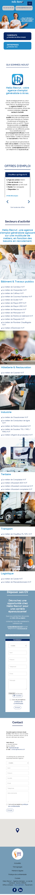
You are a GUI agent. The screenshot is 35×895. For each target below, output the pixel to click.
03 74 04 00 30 (8, 7)
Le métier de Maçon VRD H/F (14, 306)
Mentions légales (17, 871)
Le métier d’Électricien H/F (13, 328)
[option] (17, 184)
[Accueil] (18, 2)
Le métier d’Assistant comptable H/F (17, 489)
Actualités (17, 863)
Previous (6, 201)
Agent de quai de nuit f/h (17, 175)
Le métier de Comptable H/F (14, 480)
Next (28, 201)
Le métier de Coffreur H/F (13, 293)
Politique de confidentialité (17, 874)
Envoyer (17, 707)
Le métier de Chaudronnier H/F (15, 417)
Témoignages (17, 867)
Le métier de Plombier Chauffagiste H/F (16, 323)
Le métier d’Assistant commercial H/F (17, 486)
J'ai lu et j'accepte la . (18, 701)
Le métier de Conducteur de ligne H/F (16, 421)
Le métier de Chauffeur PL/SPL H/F (17, 534)
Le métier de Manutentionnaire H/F (16, 582)
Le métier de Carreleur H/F (13, 287)
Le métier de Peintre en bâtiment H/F (17, 316)
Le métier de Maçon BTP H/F (14, 303)
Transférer (18, 695)
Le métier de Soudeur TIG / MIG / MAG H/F (16, 430)
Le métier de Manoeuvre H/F (14, 309)
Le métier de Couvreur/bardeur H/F (17, 297)
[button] (17, 830)
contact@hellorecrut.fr (24, 7)
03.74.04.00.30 (22, 628)
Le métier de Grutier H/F (12, 300)
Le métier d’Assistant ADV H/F (14, 483)
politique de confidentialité (18, 702)
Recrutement (19, 885)
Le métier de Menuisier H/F (13, 313)
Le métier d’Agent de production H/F (17, 435)
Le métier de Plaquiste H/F (13, 319)
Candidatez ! (17, 640)
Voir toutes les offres (17, 207)
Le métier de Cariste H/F (12, 579)
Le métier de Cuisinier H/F (13, 373)
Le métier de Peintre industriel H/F (16, 426)
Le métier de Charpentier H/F (14, 290)
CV (18, 691)
